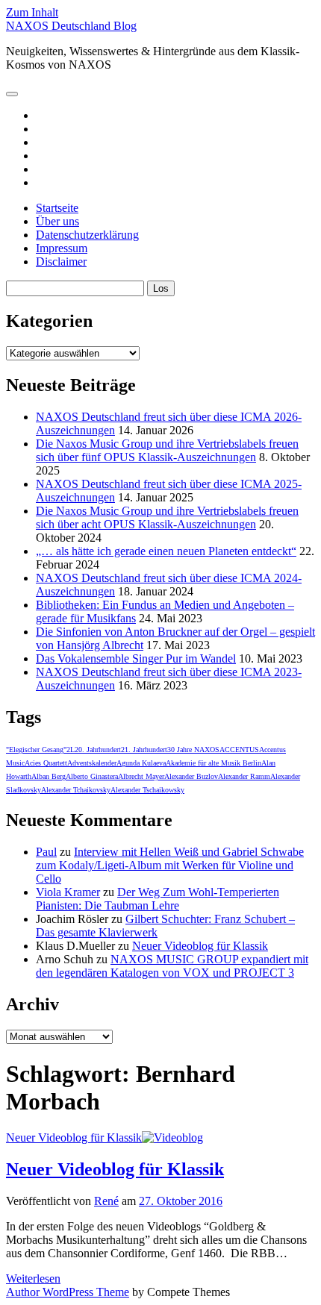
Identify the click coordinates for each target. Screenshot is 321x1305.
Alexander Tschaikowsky (147, 790)
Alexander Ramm (244, 776)
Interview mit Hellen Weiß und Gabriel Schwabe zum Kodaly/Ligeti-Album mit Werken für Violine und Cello (170, 865)
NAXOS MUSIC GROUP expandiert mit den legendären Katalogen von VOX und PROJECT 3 (172, 966)
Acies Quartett (46, 763)
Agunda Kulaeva (141, 763)
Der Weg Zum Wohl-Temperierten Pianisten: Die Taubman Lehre (157, 899)
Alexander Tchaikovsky (75, 790)
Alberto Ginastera (92, 776)
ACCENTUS (239, 749)
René (106, 1201)
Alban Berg (48, 776)
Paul (46, 851)
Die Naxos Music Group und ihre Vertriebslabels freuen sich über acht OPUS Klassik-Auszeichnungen (167, 517)
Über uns (57, 221)
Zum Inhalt (32, 12)
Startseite (57, 207)
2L (70, 749)
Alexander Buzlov (191, 776)
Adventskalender (91, 763)
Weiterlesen (33, 1278)
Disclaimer (61, 261)
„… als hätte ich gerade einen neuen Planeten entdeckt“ (166, 551)
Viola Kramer (68, 892)
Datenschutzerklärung (87, 234)
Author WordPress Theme (67, 1292)
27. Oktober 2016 (180, 1201)
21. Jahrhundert (144, 749)
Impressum (61, 248)
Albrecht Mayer (141, 776)
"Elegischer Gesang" (36, 749)
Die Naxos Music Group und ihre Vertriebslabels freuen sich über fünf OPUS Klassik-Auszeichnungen (167, 450)
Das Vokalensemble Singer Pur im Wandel (136, 658)
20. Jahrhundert (98, 749)
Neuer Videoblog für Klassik (200, 945)
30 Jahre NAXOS (193, 749)
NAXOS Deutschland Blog (71, 25)
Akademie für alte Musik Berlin (213, 763)
